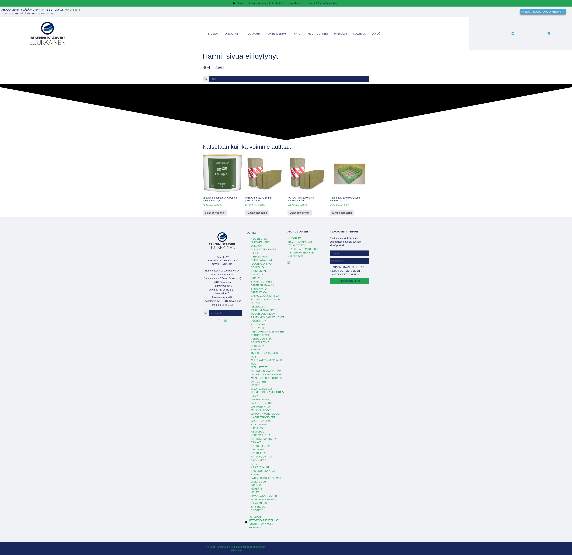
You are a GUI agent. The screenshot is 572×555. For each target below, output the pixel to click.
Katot (298, 33)
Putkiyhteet (259, 328)
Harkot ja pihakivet (264, 499)
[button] (513, 33)
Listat (255, 385)
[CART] (548, 34)
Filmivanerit (259, 503)
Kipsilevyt (258, 428)
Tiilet (254, 253)
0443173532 (48, 13)
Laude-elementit (262, 403)
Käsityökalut (260, 467)
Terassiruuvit (261, 256)
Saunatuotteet (261, 281)
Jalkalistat (258, 481)
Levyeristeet (260, 399)
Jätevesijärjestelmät (266, 478)
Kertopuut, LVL (261, 435)
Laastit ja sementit (264, 421)
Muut (254, 364)
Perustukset (260, 335)
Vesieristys (259, 239)
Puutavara (253, 33)
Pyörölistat (259, 321)
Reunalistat (259, 306)
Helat (255, 492)
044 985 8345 (72, 9)
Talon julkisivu (261, 264)
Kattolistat (259, 453)
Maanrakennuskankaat (267, 374)
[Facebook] (219, 321)
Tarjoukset (232, 33)
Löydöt (377, 33)
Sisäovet (257, 278)
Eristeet (257, 510)
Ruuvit (255, 303)
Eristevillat (259, 506)
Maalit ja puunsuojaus (266, 378)
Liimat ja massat (261, 389)
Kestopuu (257, 431)
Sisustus (257, 274)
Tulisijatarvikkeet (263, 249)
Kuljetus (359, 33)
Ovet (254, 356)
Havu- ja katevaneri (264, 496)
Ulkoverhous (260, 242)
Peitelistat (258, 346)
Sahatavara (259, 289)
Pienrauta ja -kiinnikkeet (267, 331)
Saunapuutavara (262, 285)
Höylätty (257, 489)
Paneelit (257, 349)
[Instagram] (225, 321)
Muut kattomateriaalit (266, 360)
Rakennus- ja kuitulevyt (267, 317)
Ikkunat (256, 485)
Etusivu (212, 33)
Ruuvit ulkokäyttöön (265, 299)
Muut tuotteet (318, 33)
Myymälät (340, 33)
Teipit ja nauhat (261, 260)
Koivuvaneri (259, 424)
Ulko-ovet (258, 246)
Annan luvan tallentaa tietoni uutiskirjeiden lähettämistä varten (347, 271)
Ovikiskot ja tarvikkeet (267, 353)
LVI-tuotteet (259, 381)
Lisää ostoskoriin (214, 212)
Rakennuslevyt (277, 33)
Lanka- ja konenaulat (265, 414)
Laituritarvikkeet (263, 417)
